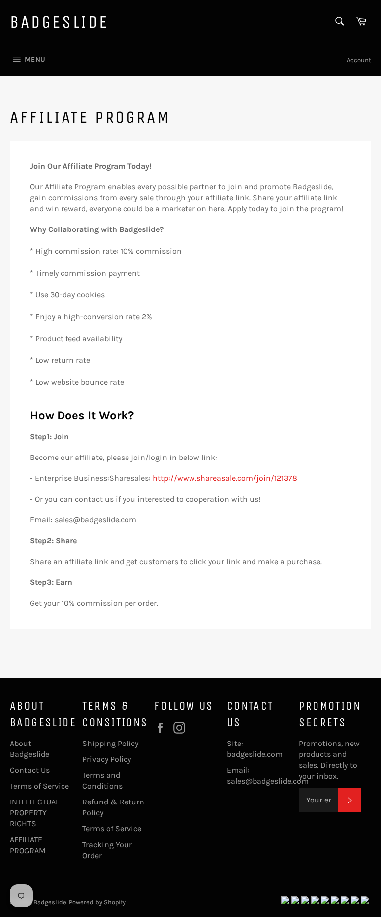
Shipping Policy (110, 743)
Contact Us (30, 770)
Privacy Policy (106, 759)
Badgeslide (59, 22)
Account (359, 60)
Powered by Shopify (97, 902)
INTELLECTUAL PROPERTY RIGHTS (34, 812)
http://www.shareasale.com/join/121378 (225, 478)
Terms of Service (39, 786)
